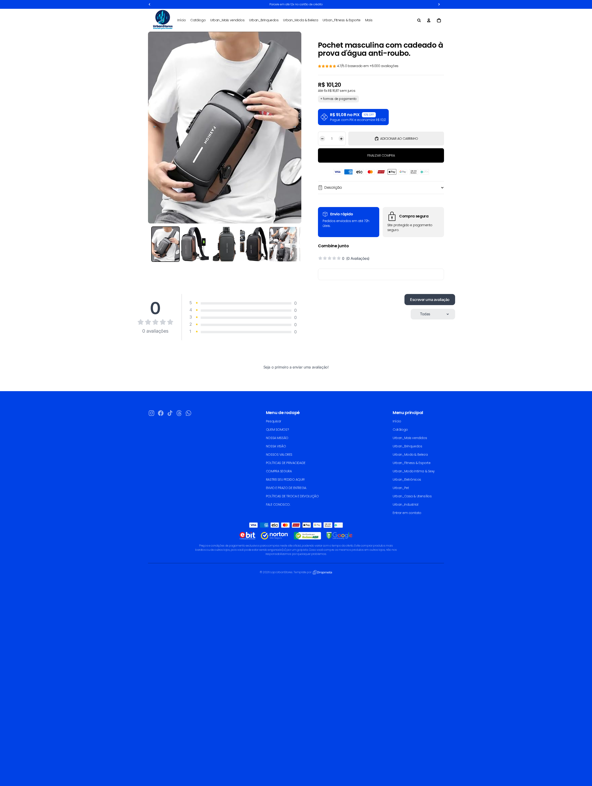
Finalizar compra (381, 155)
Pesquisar (273, 421)
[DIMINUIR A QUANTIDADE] (321, 138)
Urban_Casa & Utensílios (412, 496)
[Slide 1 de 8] (165, 244)
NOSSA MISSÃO (277, 438)
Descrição (333, 187)
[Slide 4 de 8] (254, 244)
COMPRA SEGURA (279, 471)
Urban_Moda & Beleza (410, 454)
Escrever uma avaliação (430, 299)
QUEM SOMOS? (277, 429)
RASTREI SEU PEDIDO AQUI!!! (285, 479)
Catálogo (400, 429)
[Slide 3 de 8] (224, 244)
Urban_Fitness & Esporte (411, 463)
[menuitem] (369, 20)
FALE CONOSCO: (278, 504)
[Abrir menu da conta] (429, 20)
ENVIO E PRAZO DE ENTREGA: (286, 488)
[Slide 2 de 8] (195, 244)
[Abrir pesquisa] (419, 20)
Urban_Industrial (405, 504)
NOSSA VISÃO (276, 446)
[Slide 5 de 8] (283, 244)
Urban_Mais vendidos (410, 438)
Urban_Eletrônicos (407, 479)
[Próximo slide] (296, 127)
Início (397, 421)
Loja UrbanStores (281, 572)
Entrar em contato (407, 513)
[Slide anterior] (152, 127)
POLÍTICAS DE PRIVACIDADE (285, 463)
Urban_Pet (401, 488)
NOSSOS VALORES (279, 454)
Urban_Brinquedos (407, 446)
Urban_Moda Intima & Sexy (414, 471)
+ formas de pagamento (338, 99)
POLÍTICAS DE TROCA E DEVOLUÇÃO (292, 496)
